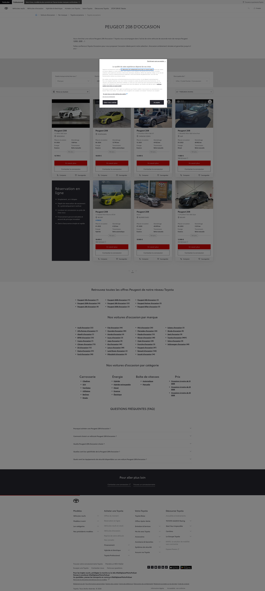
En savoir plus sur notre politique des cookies (114, 94)
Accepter (157, 102)
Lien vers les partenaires (109, 96)
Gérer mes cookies (110, 102)
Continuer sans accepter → (156, 61)
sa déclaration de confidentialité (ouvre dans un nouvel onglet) (137, 69)
